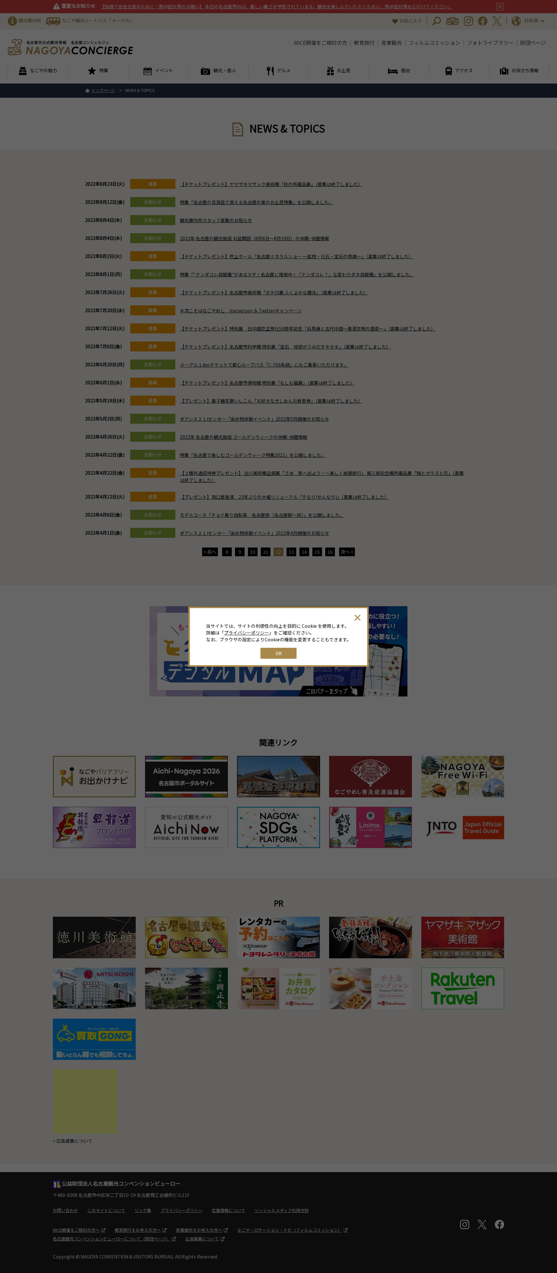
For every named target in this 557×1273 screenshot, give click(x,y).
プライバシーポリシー (246, 632)
